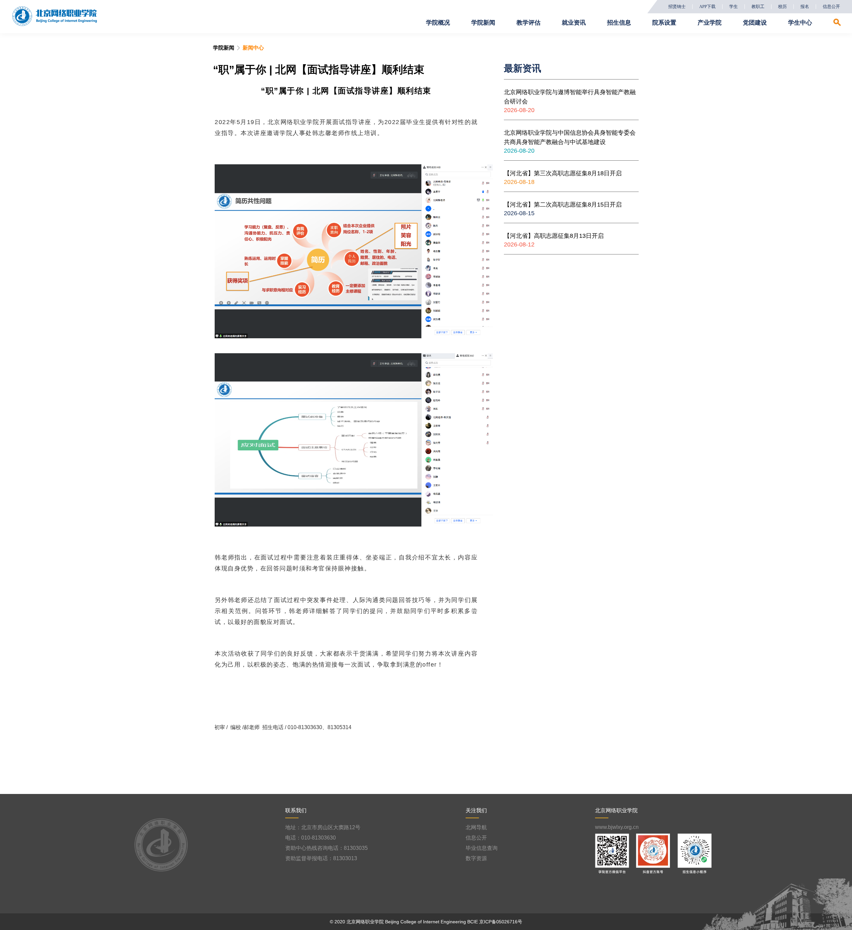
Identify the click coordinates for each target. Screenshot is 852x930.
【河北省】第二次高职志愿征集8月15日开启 (563, 204)
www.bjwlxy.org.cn (617, 827)
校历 (782, 6)
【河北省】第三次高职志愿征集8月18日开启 (563, 173)
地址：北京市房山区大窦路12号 (322, 827)
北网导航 (476, 827)
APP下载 (707, 6)
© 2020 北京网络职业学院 (357, 921)
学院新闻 (223, 48)
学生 (733, 6)
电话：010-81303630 (310, 838)
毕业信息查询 (482, 848)
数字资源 (476, 858)
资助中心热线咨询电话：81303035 (326, 848)
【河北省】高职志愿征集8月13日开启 (554, 235)
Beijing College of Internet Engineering (425, 921)
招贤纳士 (677, 6)
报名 (804, 6)
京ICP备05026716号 (500, 921)
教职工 (757, 6)
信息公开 (831, 6)
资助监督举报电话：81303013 (321, 858)
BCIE (472, 921)
